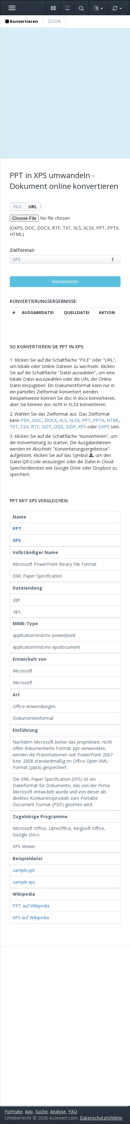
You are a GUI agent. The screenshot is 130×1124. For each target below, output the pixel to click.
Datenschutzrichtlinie (101, 1118)
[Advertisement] (65, 93)
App (29, 1111)
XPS (82, 427)
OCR (56, 21)
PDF (25, 420)
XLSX (74, 420)
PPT (86, 420)
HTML (113, 420)
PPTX (98, 420)
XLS (63, 420)
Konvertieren (23, 21)
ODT (46, 427)
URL (32, 207)
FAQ (72, 1111)
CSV (24, 427)
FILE (17, 207)
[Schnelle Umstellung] (117, 8)
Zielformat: (22, 250)
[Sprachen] (98, 8)
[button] (53, 8)
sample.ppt (24, 870)
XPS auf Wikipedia (31, 917)
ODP (71, 427)
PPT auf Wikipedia (31, 906)
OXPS (103, 427)
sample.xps (24, 882)
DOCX (50, 420)
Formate (13, 1111)
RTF (35, 427)
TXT (14, 427)
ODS (58, 427)
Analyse (58, 1111)
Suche (41, 1111)
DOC (37, 420)
